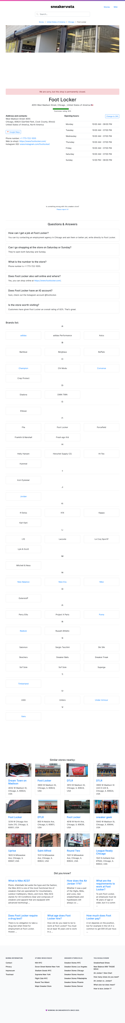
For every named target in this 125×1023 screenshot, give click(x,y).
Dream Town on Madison (17, 782)
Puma (101, 614)
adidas (23, 335)
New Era (62, 582)
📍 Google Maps (13, 132)
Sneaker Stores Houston (74, 974)
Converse (101, 368)
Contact (9, 963)
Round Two (73, 850)
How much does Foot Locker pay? (98, 917)
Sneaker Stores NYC (72, 963)
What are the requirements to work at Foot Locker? (105, 885)
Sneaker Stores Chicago (74, 970)
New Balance (23, 582)
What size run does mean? (104, 985)
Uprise (12, 850)
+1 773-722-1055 (28, 138)
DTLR (70, 780)
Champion (23, 368)
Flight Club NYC (41, 978)
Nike (101, 582)
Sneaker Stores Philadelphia (75, 978)
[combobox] (62, 14)
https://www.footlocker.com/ (32, 141)
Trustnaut (9, 974)
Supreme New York (43, 974)
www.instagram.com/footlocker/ (35, 144)
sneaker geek (104, 817)
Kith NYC (38, 963)
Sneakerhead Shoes (102, 963)
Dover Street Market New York (47, 967)
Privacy (9, 967)
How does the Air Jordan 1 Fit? (77, 882)
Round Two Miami (42, 982)
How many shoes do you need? (106, 977)
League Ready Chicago (104, 852)
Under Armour (101, 700)
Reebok (23, 631)
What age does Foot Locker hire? (59, 917)
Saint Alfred (44, 850)
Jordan (23, 496)
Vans (23, 716)
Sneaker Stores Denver (73, 986)
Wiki (116, 7)
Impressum (10, 970)
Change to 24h (112, 116)
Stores (107, 7)
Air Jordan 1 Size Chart (103, 973)
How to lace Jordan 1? (102, 989)
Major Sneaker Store (43, 986)
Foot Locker (44, 780)
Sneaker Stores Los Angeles (75, 967)
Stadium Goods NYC (43, 970)
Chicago (71, 22)
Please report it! (62, 209)
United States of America (56, 22)
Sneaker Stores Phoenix (73, 982)
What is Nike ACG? (19, 880)
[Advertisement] (62, 72)
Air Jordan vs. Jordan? (103, 981)
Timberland (23, 683)
